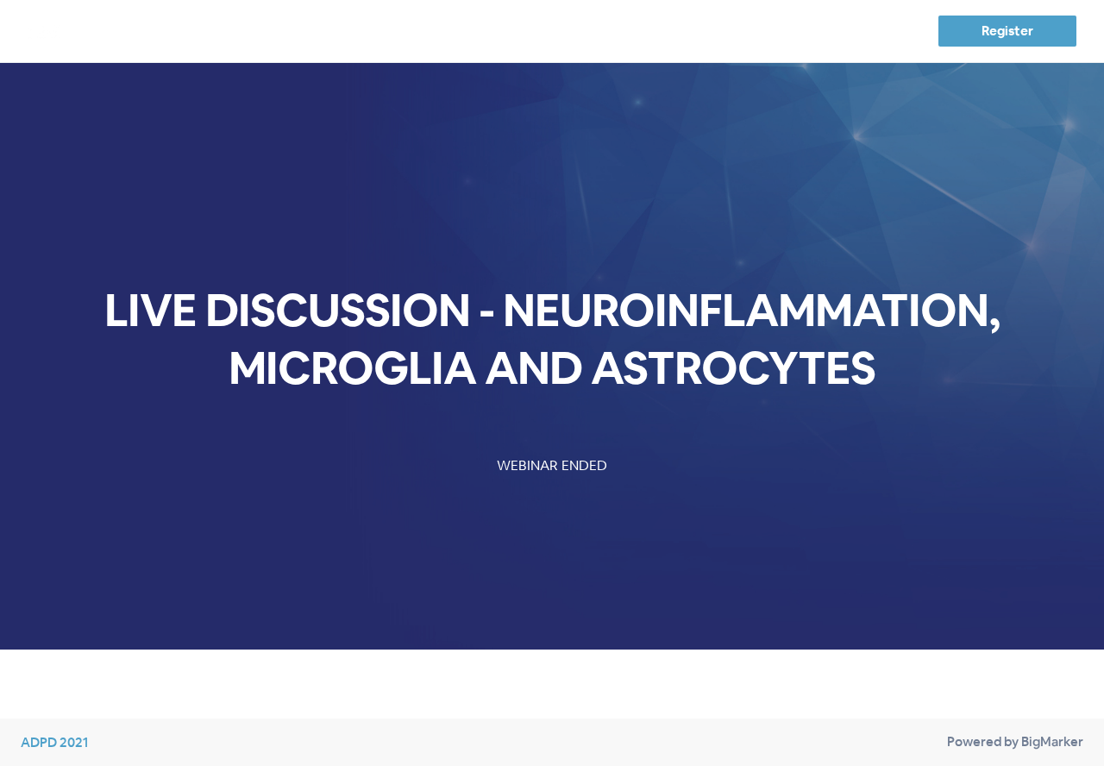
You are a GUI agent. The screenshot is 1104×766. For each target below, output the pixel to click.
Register (1007, 30)
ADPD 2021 (54, 742)
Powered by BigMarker (1015, 741)
